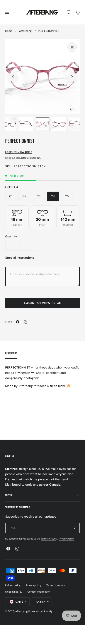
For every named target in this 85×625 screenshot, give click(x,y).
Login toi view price (18, 152)
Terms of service (55, 585)
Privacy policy (33, 585)
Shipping (10, 157)
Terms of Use (48, 538)
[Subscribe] (74, 528)
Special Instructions (19, 258)
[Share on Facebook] (17, 322)
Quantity (11, 236)
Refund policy (12, 585)
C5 (67, 196)
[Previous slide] (13, 77)
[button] (7, 12)
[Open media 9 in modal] (72, 47)
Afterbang (25, 31)
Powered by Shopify (40, 611)
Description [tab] (11, 353)
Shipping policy (13, 591)
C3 (39, 196)
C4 (53, 196)
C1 (10, 196)
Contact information (38, 591)
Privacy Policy (66, 538)
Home (8, 31)
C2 (24, 196)
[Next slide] (72, 77)
